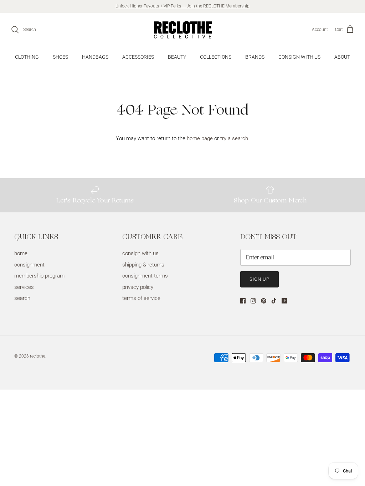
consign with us (140, 253)
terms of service (141, 298)
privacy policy (137, 287)
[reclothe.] (182, 29)
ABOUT (342, 57)
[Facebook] (243, 300)
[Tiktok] (274, 300)
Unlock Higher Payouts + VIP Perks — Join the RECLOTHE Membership (182, 6)
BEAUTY (177, 57)
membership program (39, 276)
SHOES (60, 57)
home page (200, 138)
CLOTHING (27, 57)
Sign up (259, 279)
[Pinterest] (263, 300)
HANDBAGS (95, 57)
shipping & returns (143, 265)
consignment (29, 265)
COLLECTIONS (215, 57)
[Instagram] (253, 300)
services (24, 287)
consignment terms (145, 276)
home (20, 253)
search (22, 298)
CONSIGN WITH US (299, 57)
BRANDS (254, 57)
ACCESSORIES (138, 57)
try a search (234, 138)
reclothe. (38, 356)
